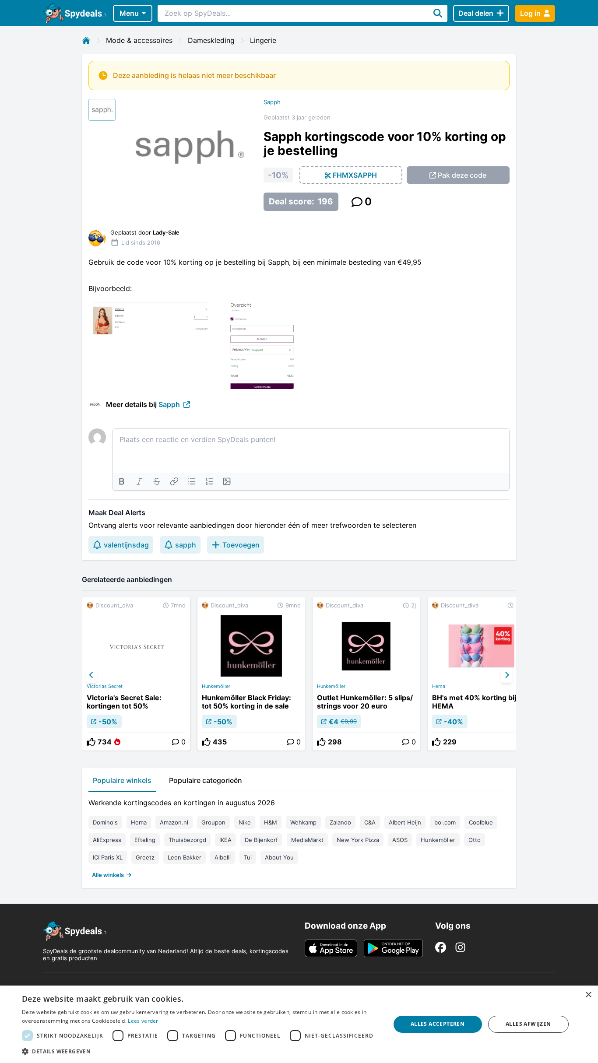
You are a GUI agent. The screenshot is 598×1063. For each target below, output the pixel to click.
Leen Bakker (184, 857)
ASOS (400, 839)
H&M (270, 822)
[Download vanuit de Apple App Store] (331, 948)
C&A (370, 822)
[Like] (91, 741)
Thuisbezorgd (187, 839)
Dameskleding (211, 40)
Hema (438, 686)
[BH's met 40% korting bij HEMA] (481, 674)
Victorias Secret (105, 686)
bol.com (445, 822)
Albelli (223, 857)
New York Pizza (358, 839)
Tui (248, 857)
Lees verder (143, 1020)
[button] (200, 1051)
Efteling (144, 839)
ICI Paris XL (108, 857)
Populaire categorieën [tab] (205, 780)
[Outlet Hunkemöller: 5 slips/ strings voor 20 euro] (366, 674)
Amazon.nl (174, 822)
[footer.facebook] (440, 947)
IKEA (225, 839)
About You (279, 857)
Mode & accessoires (139, 40)
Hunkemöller (216, 686)
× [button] (588, 995)
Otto (474, 839)
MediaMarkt (307, 839)
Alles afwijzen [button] (528, 1024)
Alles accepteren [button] (437, 1024)
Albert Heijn (405, 822)
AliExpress (107, 839)
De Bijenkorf (261, 839)
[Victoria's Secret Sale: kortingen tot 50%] (136, 674)
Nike (245, 822)
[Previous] (91, 675)
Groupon (213, 822)
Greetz (145, 857)
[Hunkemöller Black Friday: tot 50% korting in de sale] (251, 674)
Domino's (105, 822)
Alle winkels (108, 874)
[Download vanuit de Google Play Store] (393, 948)
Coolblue (481, 822)
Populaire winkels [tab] (122, 780)
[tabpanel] (299, 836)
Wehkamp (303, 822)
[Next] (506, 675)
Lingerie (263, 40)
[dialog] (299, 1024)
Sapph (272, 102)
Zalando (340, 822)
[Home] (86, 40)
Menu (129, 13)
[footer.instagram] (460, 947)
